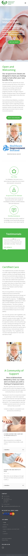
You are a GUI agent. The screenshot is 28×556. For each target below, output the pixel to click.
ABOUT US (5, 524)
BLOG (4, 531)
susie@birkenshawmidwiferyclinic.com (12, 506)
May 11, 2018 (6, 437)
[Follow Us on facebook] (3, 548)
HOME (4, 522)
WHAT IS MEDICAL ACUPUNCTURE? (11, 529)
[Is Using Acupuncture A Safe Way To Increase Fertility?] (14, 424)
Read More (7, 449)
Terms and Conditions (7, 538)
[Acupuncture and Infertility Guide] (14, 460)
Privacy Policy (5, 540)
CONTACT (5, 533)
